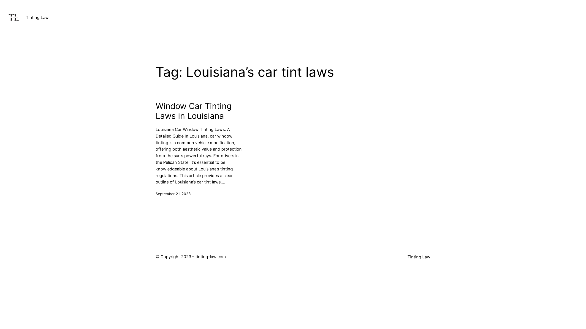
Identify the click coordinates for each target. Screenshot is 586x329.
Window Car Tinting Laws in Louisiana (194, 111)
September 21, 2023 (173, 193)
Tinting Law (37, 17)
